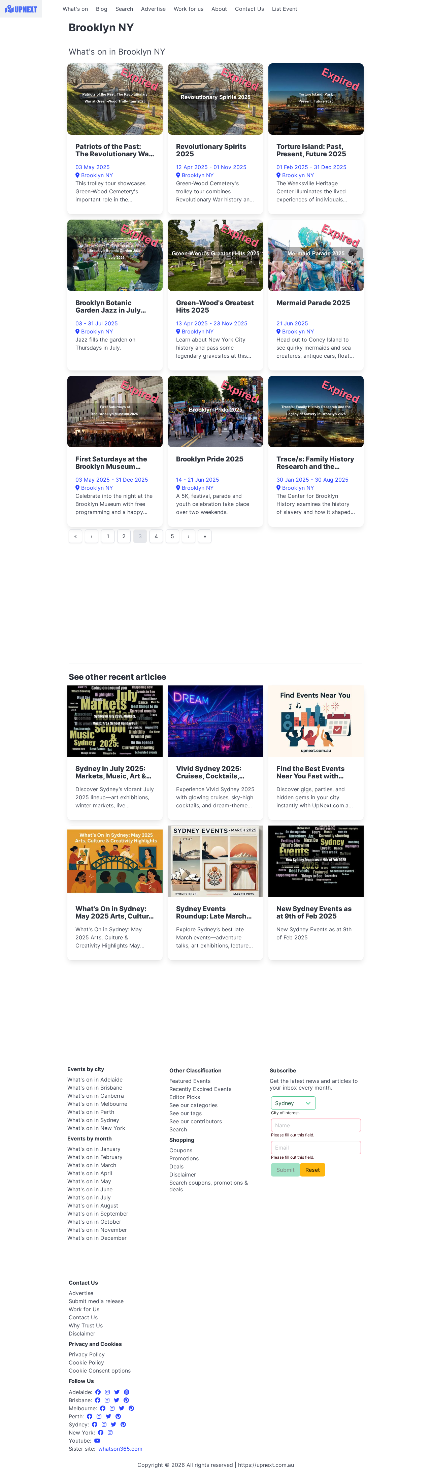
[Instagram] (108, 1392)
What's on (75, 8)
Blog (101, 8)
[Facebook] (99, 1392)
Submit (285, 1169)
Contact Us (249, 8)
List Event (284, 8)
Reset (312, 1169)
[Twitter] (118, 1392)
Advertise (153, 8)
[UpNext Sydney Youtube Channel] (97, 1440)
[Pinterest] (127, 1392)
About (219, 8)
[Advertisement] (30, 60)
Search (124, 8)
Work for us (188, 8)
